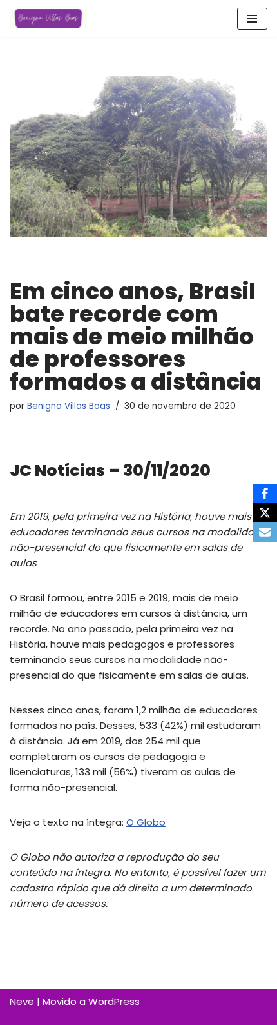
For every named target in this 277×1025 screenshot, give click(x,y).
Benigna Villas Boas (68, 406)
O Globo (146, 822)
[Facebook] (265, 493)
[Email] (265, 532)
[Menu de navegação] (252, 19)
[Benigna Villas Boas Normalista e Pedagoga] (48, 18)
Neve (22, 1001)
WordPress (114, 1001)
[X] (265, 512)
